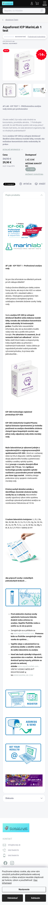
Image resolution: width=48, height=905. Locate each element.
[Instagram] (11, 862)
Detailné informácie (11, 150)
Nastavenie (24, 889)
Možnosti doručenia (34, 174)
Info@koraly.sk (14, 845)
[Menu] (44, 3)
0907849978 (13, 850)
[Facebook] (5, 862)
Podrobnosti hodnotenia (36, 37)
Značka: (10, 43)
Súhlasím (35, 898)
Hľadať (41, 11)
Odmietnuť (12, 898)
